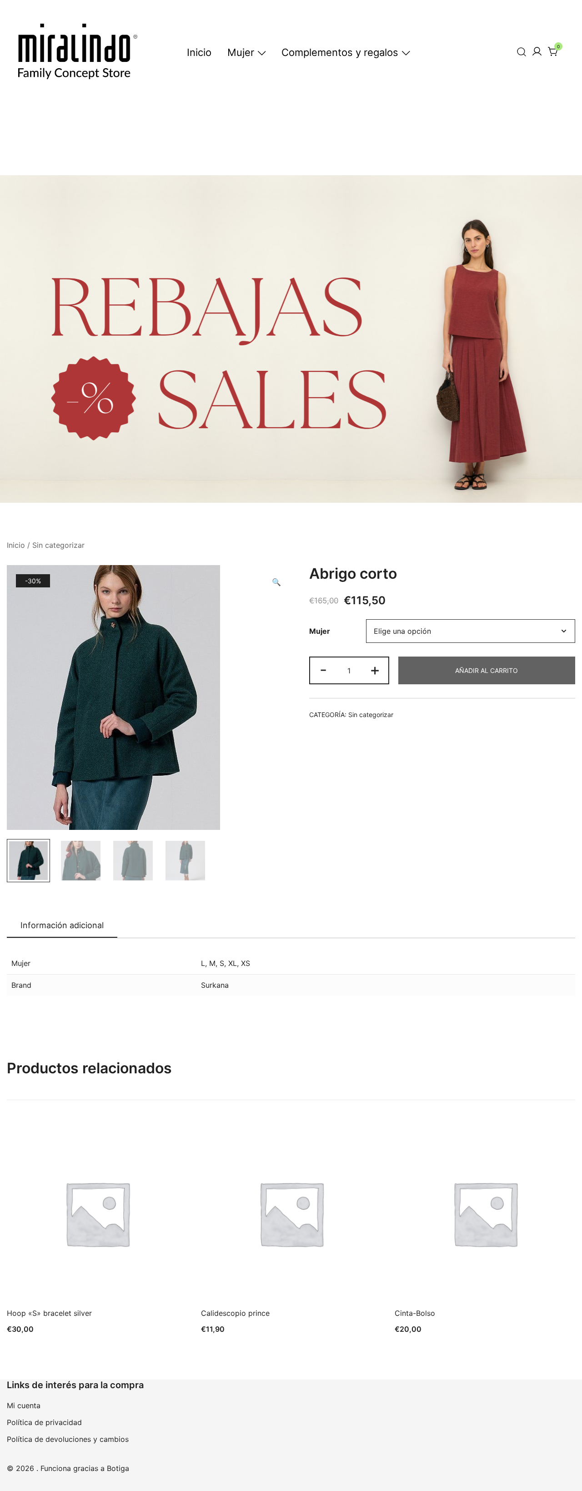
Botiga (118, 1468)
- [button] (323, 669)
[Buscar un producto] (521, 51)
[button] (276, 582)
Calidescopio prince (235, 1313)
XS (245, 963)
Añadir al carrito (486, 670)
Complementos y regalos (339, 52)
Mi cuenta (23, 1405)
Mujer (240, 52)
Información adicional (62, 925)
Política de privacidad (44, 1422)
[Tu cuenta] (537, 52)
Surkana (215, 985)
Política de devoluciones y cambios (68, 1439)
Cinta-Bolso (415, 1313)
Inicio (199, 52)
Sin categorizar (58, 545)
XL (232, 963)
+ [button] (375, 669)
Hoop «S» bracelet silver (49, 1313)
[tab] (62, 926)
